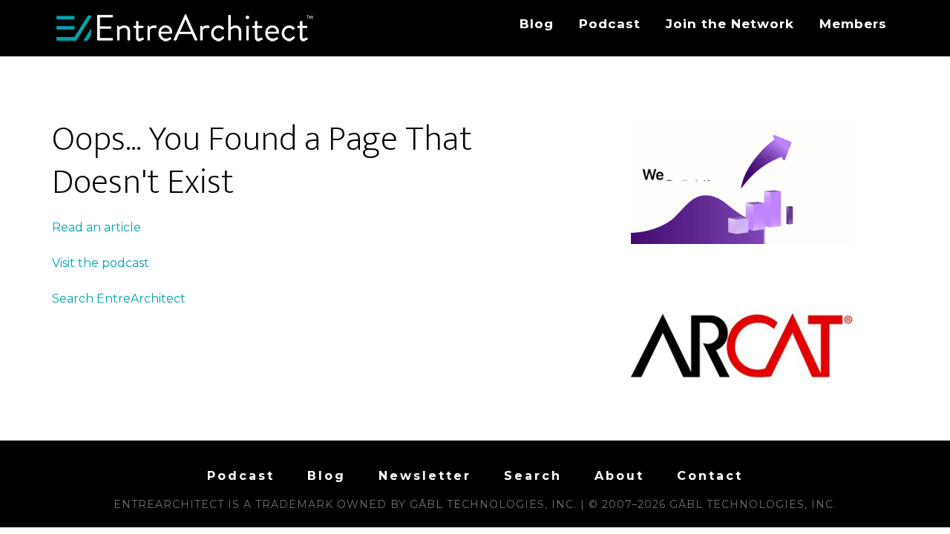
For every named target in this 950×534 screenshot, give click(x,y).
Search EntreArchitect (119, 298)
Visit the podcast (100, 263)
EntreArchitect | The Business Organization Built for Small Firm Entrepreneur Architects (185, 28)
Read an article (96, 227)
